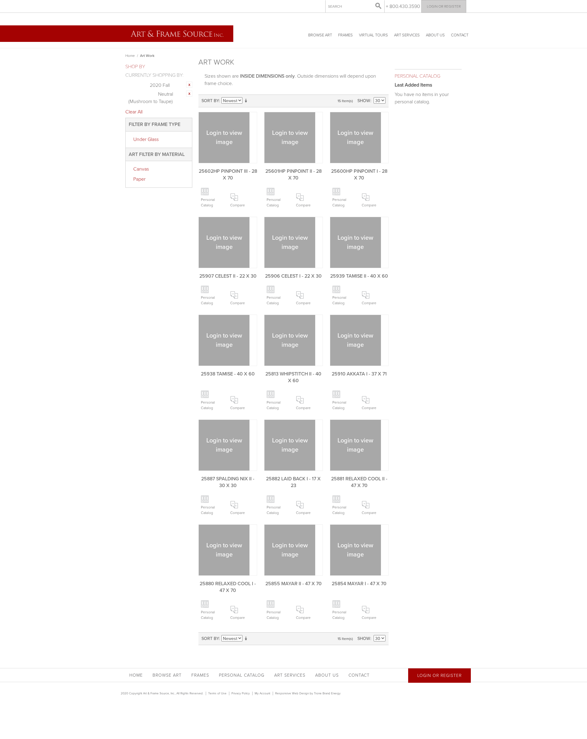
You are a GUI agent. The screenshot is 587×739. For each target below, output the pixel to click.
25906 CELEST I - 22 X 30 (293, 276)
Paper (139, 179)
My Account (262, 693)
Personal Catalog (208, 202)
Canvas (141, 169)
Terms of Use (217, 693)
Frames (345, 35)
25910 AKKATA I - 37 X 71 (359, 374)
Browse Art (320, 35)
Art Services (407, 35)
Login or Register (444, 6)
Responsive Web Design (292, 693)
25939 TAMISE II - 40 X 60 (359, 276)
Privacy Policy (240, 693)
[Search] (378, 6)
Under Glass (146, 139)
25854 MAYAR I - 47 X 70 (359, 584)
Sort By (210, 100)
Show (363, 100)
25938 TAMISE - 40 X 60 (228, 374)
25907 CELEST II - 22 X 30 (228, 276)
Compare (237, 205)
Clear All (133, 112)
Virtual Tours (373, 35)
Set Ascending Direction (247, 100)
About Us (435, 35)
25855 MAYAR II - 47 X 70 (293, 584)
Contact (459, 35)
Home (130, 56)
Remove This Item (189, 85)
